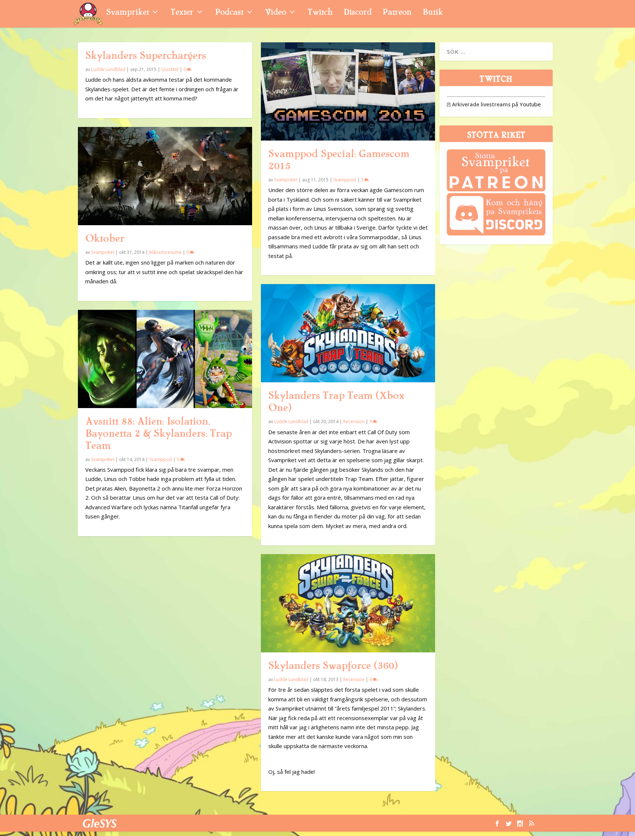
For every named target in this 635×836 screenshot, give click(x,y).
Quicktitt (170, 69)
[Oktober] (165, 176)
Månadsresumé (165, 252)
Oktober (104, 238)
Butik (433, 13)
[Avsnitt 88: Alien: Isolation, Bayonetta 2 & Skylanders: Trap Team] (165, 359)
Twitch (320, 13)
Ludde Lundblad (108, 69)
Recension (354, 421)
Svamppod (160, 459)
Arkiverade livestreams (478, 104)
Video (275, 13)
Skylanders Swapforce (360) (333, 665)
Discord (358, 13)
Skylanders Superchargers (145, 55)
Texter (182, 13)
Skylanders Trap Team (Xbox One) (336, 401)
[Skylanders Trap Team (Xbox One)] (348, 333)
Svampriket (127, 13)
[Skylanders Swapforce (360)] (348, 603)
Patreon (397, 13)
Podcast (229, 13)
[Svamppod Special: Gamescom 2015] (348, 91)
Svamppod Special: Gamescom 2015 (338, 160)
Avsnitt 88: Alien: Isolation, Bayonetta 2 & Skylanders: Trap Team (158, 433)
